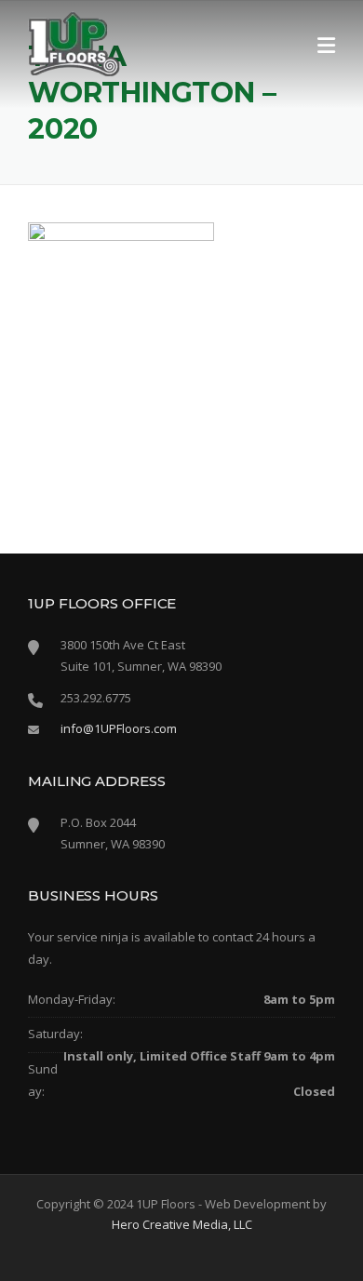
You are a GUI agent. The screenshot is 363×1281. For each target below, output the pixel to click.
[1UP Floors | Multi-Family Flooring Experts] (74, 43)
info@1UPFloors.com (118, 728)
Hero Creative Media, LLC (182, 1224)
